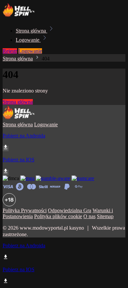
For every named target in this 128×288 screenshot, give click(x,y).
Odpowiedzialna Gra (69, 210)
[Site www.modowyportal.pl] (25, 16)
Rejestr (10, 51)
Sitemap (105, 216)
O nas (89, 216)
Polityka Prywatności (25, 210)
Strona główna (31, 30)
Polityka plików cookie (58, 216)
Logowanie (28, 40)
